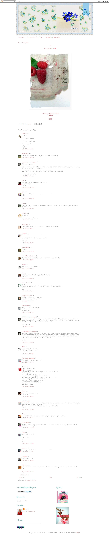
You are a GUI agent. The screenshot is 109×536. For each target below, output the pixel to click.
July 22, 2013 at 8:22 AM (28, 176)
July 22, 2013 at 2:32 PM (28, 260)
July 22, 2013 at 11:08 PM (28, 291)
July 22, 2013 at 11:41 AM (27, 220)
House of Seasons (26, 283)
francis (23, 367)
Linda (23, 203)
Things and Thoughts (27, 296)
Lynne (23, 273)
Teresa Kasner (25, 422)
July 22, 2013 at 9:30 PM (28, 278)
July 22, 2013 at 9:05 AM (28, 199)
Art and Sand (25, 153)
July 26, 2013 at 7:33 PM (28, 443)
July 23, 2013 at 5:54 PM (27, 362)
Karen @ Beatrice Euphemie (28, 256)
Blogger (78, 532)
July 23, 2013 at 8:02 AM (28, 342)
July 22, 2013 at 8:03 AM (28, 149)
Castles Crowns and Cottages (29, 162)
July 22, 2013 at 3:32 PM (28, 268)
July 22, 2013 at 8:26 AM (28, 187)
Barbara (24, 448)
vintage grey (25, 225)
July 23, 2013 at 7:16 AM (27, 327)
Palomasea (24, 465)
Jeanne (23, 391)
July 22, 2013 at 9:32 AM (28, 209)
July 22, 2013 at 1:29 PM (28, 251)
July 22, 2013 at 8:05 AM (28, 157)
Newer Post (21, 478)
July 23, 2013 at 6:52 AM (28, 312)
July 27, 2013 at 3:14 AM (27, 452)
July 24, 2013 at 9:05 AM (28, 409)
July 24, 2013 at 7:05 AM (27, 396)
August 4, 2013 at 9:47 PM (28, 472)
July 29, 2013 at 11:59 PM (28, 460)
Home (21, 37)
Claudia (23, 133)
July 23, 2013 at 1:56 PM (27, 354)
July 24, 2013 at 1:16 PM (27, 418)
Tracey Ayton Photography (28, 358)
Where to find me (34, 37)
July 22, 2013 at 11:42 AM (28, 243)
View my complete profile (29, 511)
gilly (23, 192)
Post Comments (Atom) (30, 480)
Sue (23, 414)
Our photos (24, 456)
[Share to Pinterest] (41, 124)
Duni (23, 180)
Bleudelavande (25, 305)
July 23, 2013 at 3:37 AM (28, 301)
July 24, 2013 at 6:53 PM (28, 428)
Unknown (24, 213)
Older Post (79, 478)
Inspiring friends (52, 37)
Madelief (24, 233)
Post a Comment (24, 475)
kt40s (23, 264)
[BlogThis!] (36, 124)
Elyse (23, 432)
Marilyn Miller (25, 247)
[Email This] (35, 124)
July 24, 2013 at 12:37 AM (28, 386)
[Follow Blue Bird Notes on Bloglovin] (24, 492)
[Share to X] (38, 124)
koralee (26, 509)
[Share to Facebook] (40, 124)
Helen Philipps (25, 401)
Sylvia (23, 347)
